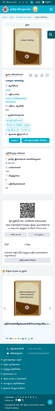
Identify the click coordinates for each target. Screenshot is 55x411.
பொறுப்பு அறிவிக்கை (14, 383)
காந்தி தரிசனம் (14, 120)
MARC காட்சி (16, 234)
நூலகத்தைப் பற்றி (12, 359)
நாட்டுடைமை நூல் (24, 17)
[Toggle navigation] (51, 9)
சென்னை (11, 102)
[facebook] (17, 400)
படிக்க (14, 140)
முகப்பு (5, 17)
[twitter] (23, 400)
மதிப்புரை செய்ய (27, 260)
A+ (27, 2)
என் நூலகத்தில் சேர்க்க (35, 140)
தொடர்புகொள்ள (11, 364)
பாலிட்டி (25, 130)
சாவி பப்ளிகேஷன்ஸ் (16, 98)
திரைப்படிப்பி (11, 2)
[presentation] (5, 308)
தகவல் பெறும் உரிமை (14, 388)
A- (20, 2)
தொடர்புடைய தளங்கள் (14, 378)
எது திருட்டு (12, 130)
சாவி (8, 90)
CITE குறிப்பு (39, 234)
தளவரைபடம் (9, 373)
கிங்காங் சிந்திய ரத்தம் (18, 125)
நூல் (12, 17)
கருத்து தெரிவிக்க (11, 369)
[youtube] (20, 400)
